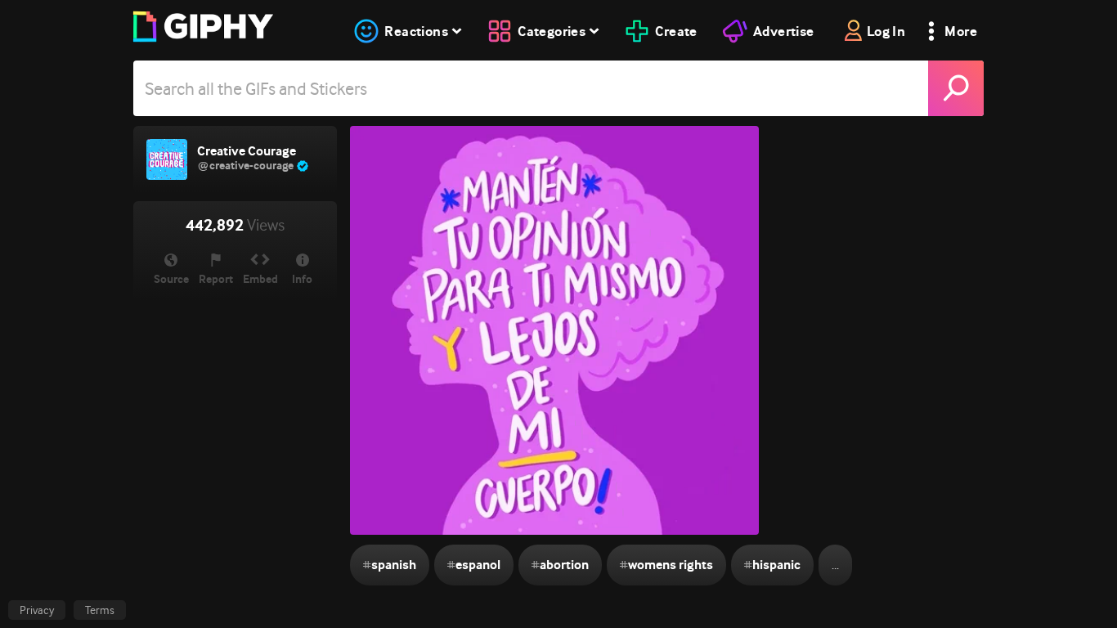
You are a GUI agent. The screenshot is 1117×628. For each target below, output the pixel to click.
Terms (99, 610)
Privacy (37, 610)
